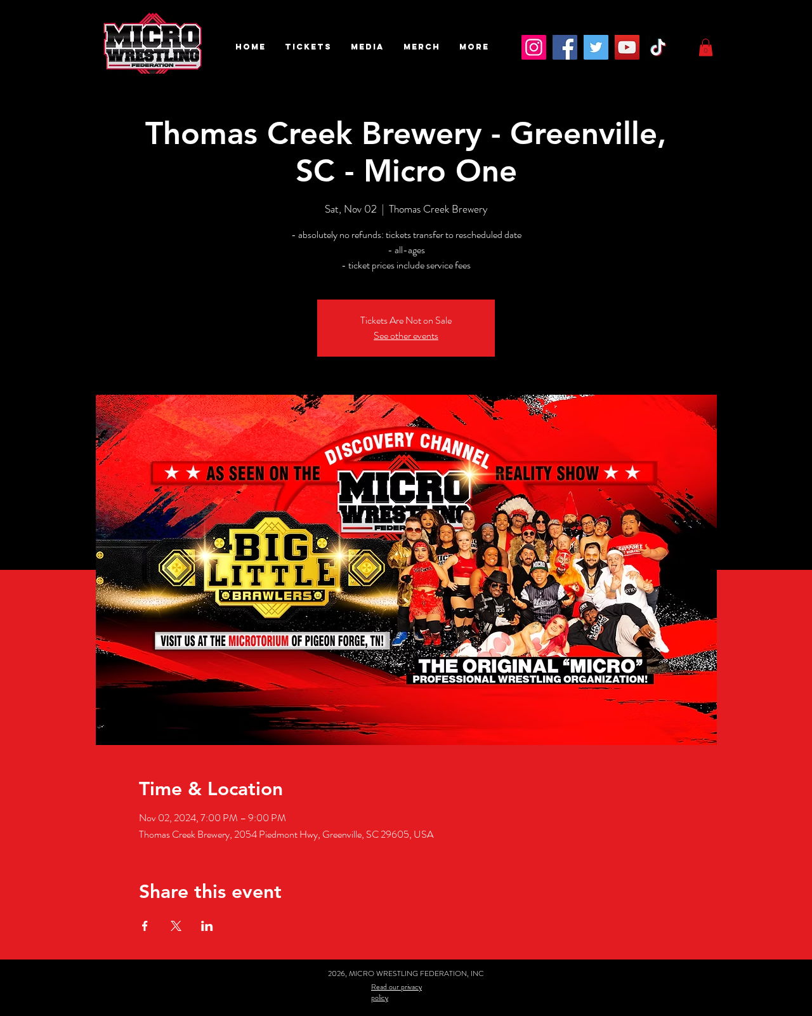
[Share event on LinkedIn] (207, 926)
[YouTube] (627, 47)
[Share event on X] (176, 926)
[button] (308, 47)
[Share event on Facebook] (145, 926)
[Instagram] (533, 47)
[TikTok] (658, 47)
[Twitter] (596, 47)
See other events (406, 335)
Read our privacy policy (396, 992)
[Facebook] (565, 47)
